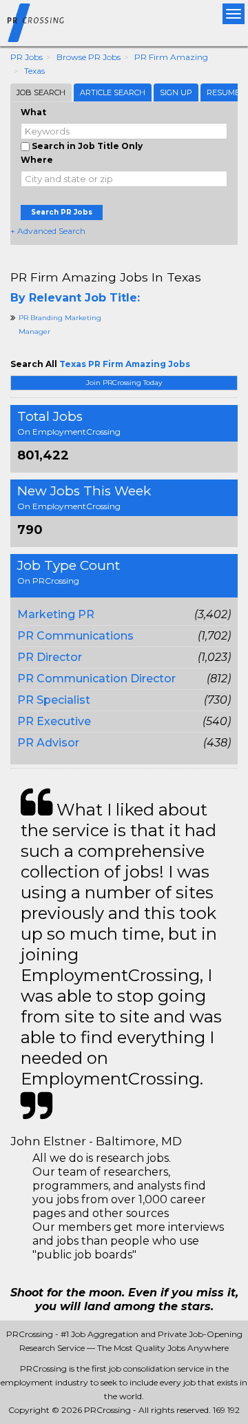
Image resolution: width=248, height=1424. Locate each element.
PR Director (49, 657)
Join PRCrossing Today (124, 382)
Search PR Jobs (61, 212)
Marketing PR (55, 614)
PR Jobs (26, 57)
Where (37, 160)
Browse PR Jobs (88, 57)
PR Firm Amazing (171, 57)
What (33, 112)
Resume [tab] (223, 92)
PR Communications (75, 635)
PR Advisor (48, 742)
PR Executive (54, 721)
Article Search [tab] (112, 92)
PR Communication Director (96, 678)
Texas (34, 71)
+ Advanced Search (47, 231)
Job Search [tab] (41, 92)
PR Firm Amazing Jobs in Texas (105, 277)
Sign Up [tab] (176, 92)
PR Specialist (53, 699)
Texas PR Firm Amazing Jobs (124, 364)
